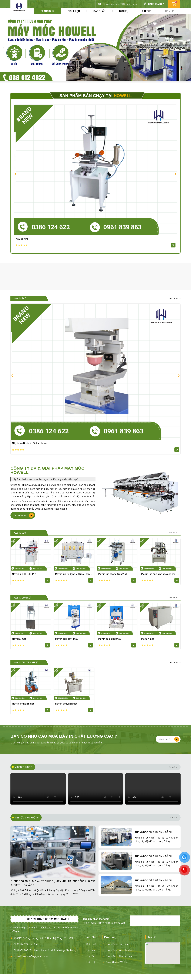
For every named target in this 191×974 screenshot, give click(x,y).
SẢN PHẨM (99, 10)
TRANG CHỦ (47, 10)
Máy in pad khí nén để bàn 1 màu (29, 442)
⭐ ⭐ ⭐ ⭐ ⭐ (22, 245)
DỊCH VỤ (123, 10)
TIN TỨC (146, 10)
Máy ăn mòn (147, 638)
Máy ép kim (22, 238)
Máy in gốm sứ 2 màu (109, 638)
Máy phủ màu (19, 638)
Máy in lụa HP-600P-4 (24, 573)
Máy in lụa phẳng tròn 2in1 (112, 573)
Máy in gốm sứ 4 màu (66, 638)
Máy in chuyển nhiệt (23, 703)
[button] (3, 48)
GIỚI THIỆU (74, 10)
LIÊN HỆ (169, 10)
